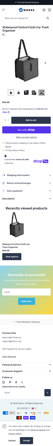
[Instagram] (3, 382)
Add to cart (31, 120)
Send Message (9, 356)
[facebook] (16, 382)
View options (12, 256)
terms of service (38, 430)
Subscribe (26, 301)
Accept (26, 440)
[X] (22, 382)
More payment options (26, 137)
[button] (9, 117)
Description (8, 198)
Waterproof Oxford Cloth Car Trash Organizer (16, 245)
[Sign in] (43, 10)
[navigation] (11, 92)
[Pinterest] (10, 382)
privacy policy (14, 433)
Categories (4, 10)
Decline (12, 440)
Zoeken (48, 18)
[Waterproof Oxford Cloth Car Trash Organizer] (16, 226)
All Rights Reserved (34, 403)
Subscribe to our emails (13, 386)
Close (26, 365)
